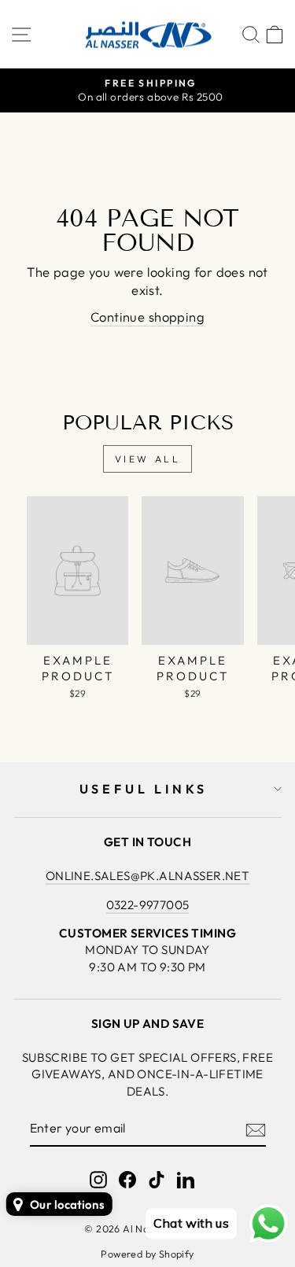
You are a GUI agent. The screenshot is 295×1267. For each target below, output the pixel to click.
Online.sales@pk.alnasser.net (148, 875)
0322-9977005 (148, 904)
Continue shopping (147, 316)
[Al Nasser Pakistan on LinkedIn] (185, 1179)
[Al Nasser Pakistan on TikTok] (156, 1179)
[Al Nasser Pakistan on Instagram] (98, 1179)
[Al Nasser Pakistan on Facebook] (127, 1179)
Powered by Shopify (147, 1253)
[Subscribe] (255, 1128)
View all (148, 459)
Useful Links (143, 789)
